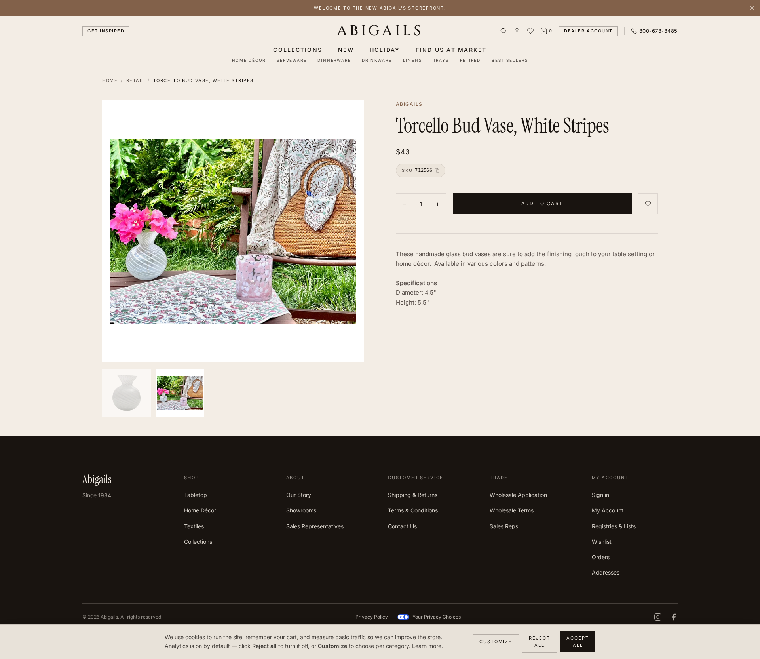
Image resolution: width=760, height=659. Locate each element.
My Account (607, 510)
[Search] (503, 30)
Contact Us (402, 526)
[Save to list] (648, 203)
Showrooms (301, 510)
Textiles (194, 526)
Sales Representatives (315, 526)
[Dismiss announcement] (752, 8)
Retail (135, 80)
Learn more (426, 645)
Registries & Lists (614, 526)
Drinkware (376, 60)
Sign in (600, 494)
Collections (297, 49)
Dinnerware (334, 60)
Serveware (291, 60)
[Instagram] (658, 617)
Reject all (539, 641)
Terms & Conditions (413, 510)
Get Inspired (105, 31)
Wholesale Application (518, 494)
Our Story (298, 494)
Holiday (385, 49)
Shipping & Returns (412, 494)
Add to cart (542, 203)
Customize (495, 641)
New (346, 49)
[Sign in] (517, 30)
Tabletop (195, 494)
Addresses (605, 572)
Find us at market (451, 49)
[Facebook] (674, 617)
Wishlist (602, 541)
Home (110, 80)
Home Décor (249, 60)
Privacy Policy (371, 617)
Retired (470, 60)
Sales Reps (504, 526)
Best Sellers (510, 60)
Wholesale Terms (512, 510)
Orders (601, 557)
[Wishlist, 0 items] (530, 30)
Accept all (577, 641)
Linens (412, 60)
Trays (441, 60)
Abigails (380, 31)
